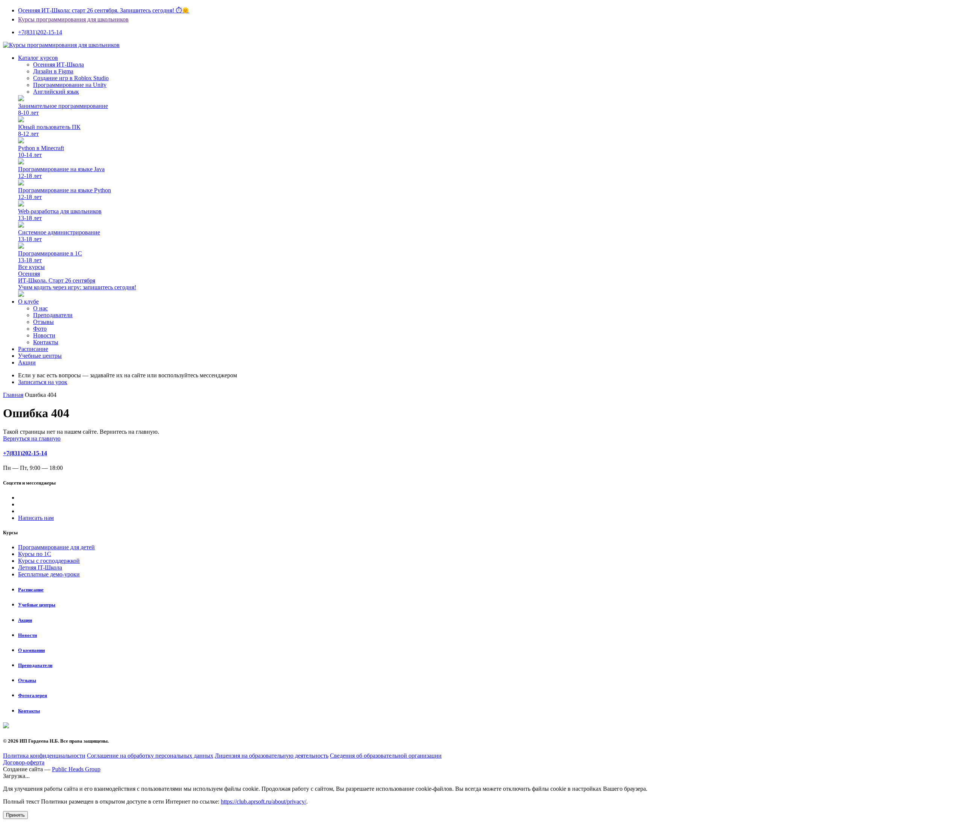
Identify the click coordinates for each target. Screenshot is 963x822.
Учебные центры (40, 356)
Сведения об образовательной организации (386, 755)
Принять (15, 815)
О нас (40, 308)
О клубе (28, 301)
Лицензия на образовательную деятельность (271, 755)
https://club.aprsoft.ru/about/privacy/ (263, 801)
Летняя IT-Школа (40, 567)
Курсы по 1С (34, 554)
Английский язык (56, 91)
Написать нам (36, 518)
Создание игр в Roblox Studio (71, 78)
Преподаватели (53, 315)
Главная (13, 395)
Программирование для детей (56, 547)
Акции (27, 362)
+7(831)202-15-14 (25, 453)
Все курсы (31, 267)
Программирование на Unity (69, 85)
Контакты (45, 342)
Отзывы (43, 322)
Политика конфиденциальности (44, 755)
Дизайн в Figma (53, 71)
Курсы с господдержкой (49, 561)
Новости (44, 335)
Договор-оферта (23, 762)
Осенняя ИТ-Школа (58, 64)
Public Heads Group (76, 769)
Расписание (33, 349)
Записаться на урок (42, 382)
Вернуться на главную (32, 438)
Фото (40, 328)
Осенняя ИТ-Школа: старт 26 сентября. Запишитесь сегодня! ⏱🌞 (103, 10)
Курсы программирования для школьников (73, 19)
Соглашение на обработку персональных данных (150, 755)
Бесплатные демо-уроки (49, 574)
